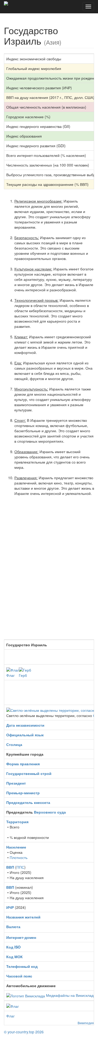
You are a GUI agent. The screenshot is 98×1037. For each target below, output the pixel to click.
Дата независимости (25, 725)
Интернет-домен (21, 937)
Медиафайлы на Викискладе (71, 995)
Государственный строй (28, 773)
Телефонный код (22, 966)
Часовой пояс (19, 976)
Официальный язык (25, 734)
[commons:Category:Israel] (25, 995)
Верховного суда (50, 812)
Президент (16, 783)
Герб (23, 675)
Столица (14, 744)
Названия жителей (23, 917)
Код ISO (13, 947)
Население (16, 847)
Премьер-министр (23, 792)
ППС (20, 867)
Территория (17, 821)
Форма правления (23, 763)
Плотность (18, 857)
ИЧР (10, 907)
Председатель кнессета (28, 802)
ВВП (10, 867)
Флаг (10, 675)
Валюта (13, 926)
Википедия (86, 1023)
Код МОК (14, 956)
